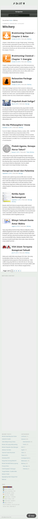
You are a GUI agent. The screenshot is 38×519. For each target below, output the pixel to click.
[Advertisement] (19, 8)
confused (23, 436)
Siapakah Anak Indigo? (23, 101)
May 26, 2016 (15, 104)
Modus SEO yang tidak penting (9, 444)
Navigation (19, 12)
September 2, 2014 (16, 199)
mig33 (22, 450)
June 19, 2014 (15, 252)
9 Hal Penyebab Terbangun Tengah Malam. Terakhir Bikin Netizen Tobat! (9, 471)
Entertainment (26, 441)
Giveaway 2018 (6, 458)
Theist (27, 152)
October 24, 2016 (16, 39)
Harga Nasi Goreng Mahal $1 (9, 460)
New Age (27, 104)
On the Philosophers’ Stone (16, 125)
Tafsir (22, 452)
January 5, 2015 (15, 152)
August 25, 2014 (16, 226)
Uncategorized (25, 458)
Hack (22, 447)
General (23, 439)
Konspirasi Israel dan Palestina (18, 171)
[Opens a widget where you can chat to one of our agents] (31, 516)
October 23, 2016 (16, 84)
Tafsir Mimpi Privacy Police (8, 441)
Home (10, 20)
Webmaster (24, 460)
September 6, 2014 (7, 173)
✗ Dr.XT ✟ (19, 3)
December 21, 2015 (7, 127)
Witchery (29, 39)
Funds (24, 444)
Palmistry (25, 468)
